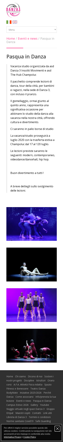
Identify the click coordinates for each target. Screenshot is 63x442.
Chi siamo (21, 376)
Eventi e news (27, 38)
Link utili (47, 413)
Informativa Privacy (12, 437)
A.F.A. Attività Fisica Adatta (28, 384)
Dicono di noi (35, 376)
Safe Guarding (43, 421)
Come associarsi (24, 396)
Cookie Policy (29, 437)
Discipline (29, 380)
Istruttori (41, 380)
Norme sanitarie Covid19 (20, 421)
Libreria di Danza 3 (16, 417)
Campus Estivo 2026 (17, 404)
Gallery (35, 404)
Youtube (45, 404)
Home (10, 38)
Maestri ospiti (23, 413)
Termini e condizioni (40, 417)
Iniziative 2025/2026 (31, 392)
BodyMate (12, 392)
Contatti (37, 413)
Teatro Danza (38, 388)
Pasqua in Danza (42, 400)
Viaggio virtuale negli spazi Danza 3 (25, 409)
